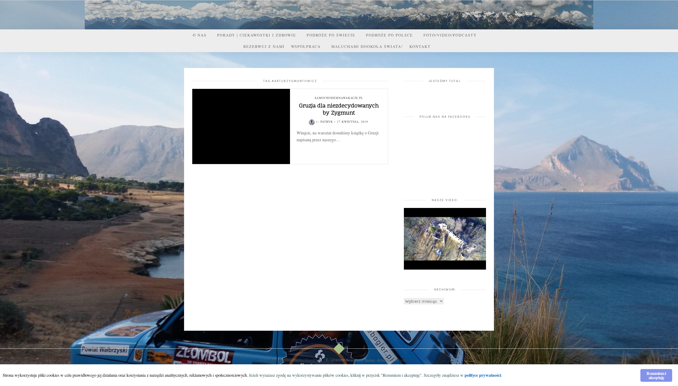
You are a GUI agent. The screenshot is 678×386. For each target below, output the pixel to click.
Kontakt (420, 46)
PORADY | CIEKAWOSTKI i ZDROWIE (256, 35)
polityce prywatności (483, 375)
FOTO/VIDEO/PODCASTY (450, 35)
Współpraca (306, 46)
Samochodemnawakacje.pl (339, 98)
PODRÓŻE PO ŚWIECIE (331, 35)
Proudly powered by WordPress (296, 360)
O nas (200, 35)
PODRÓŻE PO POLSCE (389, 35)
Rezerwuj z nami (264, 46)
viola (404, 360)
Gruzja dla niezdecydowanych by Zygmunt (339, 109)
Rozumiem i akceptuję (656, 375)
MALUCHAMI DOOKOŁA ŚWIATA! (367, 46)
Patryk (326, 122)
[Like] (322, 148)
